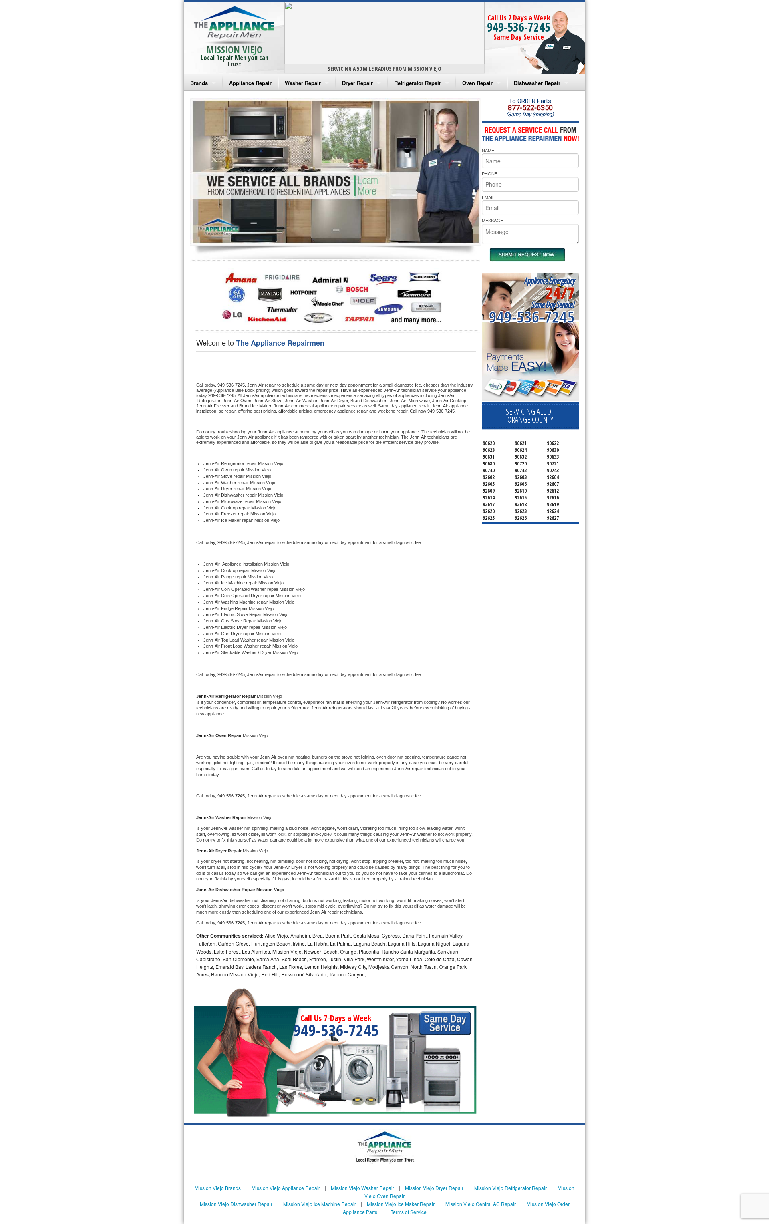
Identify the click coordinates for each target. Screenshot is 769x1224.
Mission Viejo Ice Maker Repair (401, 1203)
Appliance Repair (250, 83)
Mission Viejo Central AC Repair (480, 1203)
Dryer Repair (357, 83)
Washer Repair (303, 83)
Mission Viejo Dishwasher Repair (236, 1203)
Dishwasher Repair (537, 83)
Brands (199, 83)
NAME (488, 150)
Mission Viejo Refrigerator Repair (510, 1187)
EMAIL (488, 197)
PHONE (489, 173)
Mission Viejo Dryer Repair (434, 1187)
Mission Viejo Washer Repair (362, 1187)
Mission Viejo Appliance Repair (286, 1187)
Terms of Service (409, 1211)
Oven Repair (477, 83)
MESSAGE (492, 220)
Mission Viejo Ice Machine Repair (319, 1203)
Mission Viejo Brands (218, 1187)
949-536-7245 (518, 27)
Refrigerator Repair (417, 83)
